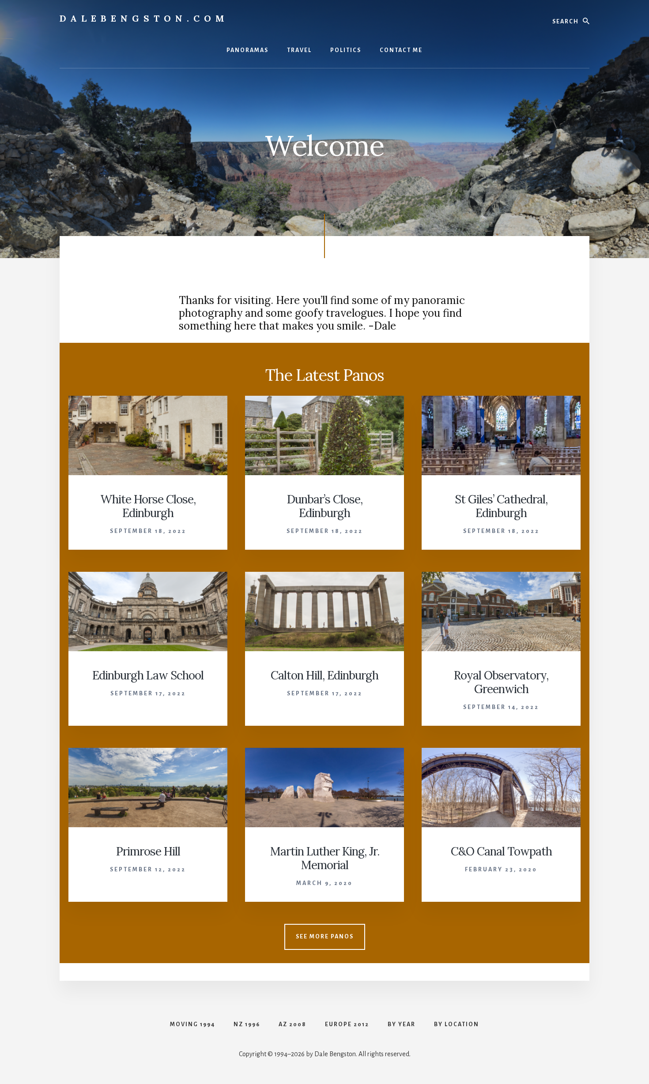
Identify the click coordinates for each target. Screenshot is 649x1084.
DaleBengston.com (144, 18)
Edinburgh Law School (148, 675)
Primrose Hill (148, 851)
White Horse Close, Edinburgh (148, 506)
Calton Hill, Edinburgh (324, 675)
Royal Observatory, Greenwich (501, 682)
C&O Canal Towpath (501, 851)
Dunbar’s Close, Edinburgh (324, 506)
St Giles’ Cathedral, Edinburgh (501, 506)
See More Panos (325, 937)
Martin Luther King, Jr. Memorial (324, 858)
